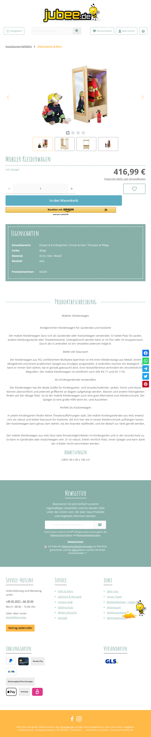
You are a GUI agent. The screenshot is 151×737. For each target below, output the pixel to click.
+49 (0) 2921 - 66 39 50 (19, 601)
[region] (75, 104)
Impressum (114, 607)
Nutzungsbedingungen (88, 535)
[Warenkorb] (143, 31)
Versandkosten (67, 727)
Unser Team (114, 596)
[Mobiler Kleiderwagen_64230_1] (75, 97)
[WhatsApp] (145, 361)
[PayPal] (11, 661)
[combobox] (52, 31)
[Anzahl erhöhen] (71, 189)
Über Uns (112, 591)
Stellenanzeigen (117, 612)
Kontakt (62, 618)
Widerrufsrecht (67, 612)
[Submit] (99, 525)
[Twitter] (145, 376)
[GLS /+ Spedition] (112, 661)
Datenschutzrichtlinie (61, 535)
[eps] (37, 692)
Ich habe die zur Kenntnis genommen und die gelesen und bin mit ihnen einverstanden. (77, 550)
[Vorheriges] (8, 97)
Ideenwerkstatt (116, 618)
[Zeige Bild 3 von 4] (78, 132)
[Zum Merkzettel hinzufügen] (134, 189)
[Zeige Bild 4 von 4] (83, 132)
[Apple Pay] (11, 692)
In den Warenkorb (64, 200)
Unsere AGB (65, 602)
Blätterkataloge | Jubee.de (123, 602)
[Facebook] (145, 353)
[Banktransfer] (11, 671)
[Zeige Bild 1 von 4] (67, 132)
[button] (64, 211)
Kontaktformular (16, 617)
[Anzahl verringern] (9, 189)
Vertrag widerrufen (20, 628)
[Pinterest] (145, 384)
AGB (74, 550)
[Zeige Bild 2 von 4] (72, 132)
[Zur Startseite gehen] (75, 14)
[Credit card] (23, 661)
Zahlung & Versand (69, 596)
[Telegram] (145, 368)
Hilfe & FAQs (65, 591)
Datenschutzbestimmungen (77, 546)
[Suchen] (77, 31)
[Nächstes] (142, 97)
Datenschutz (65, 607)
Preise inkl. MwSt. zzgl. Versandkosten (124, 179)
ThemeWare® (126, 730)
